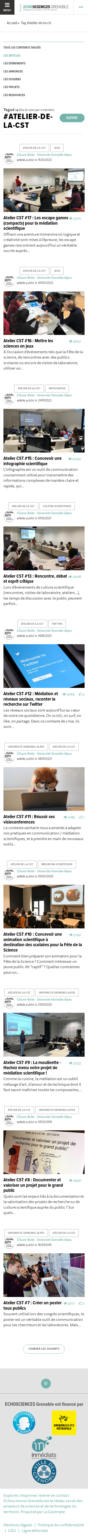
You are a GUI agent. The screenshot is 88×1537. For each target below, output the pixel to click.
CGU (12, 1530)
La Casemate (54, 1511)
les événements (14, 63)
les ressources (14, 95)
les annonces (13, 72)
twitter (57, 624)
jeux (57, 148)
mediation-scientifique (57, 864)
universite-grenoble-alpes (26, 747)
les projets (11, 87)
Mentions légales (17, 1525)
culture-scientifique (57, 506)
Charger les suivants (44, 1349)
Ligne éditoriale (35, 1530)
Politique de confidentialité (61, 1525)
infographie (57, 388)
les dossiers (12, 79)
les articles (11, 56)
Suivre (72, 118)
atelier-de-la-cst (34, 148)
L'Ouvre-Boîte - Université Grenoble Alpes (44, 155)
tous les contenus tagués (22, 48)
